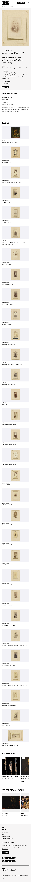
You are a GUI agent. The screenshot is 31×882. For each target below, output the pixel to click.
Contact (4, 830)
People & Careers (6, 836)
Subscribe (5, 852)
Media (3, 834)
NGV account (5, 848)
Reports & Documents (7, 838)
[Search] (26, 2)
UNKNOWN (7, 50)
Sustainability (5, 832)
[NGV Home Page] (5, 3)
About (3, 827)
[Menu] (28, 2)
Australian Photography (8, 104)
